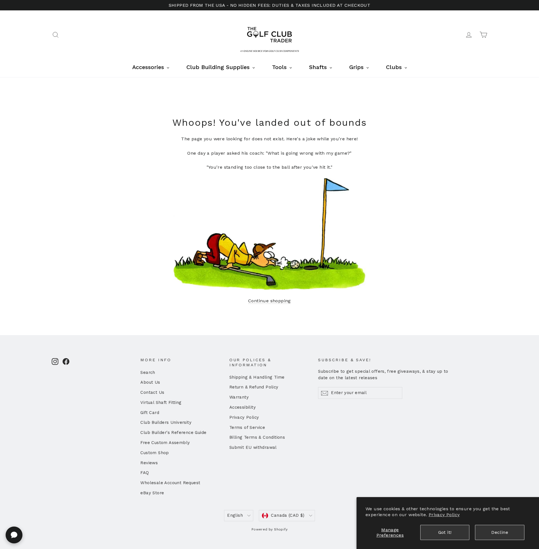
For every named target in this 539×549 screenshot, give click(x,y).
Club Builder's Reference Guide (173, 432)
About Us (150, 382)
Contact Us (152, 392)
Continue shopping (269, 300)
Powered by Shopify (269, 529)
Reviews (149, 462)
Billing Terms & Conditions (257, 437)
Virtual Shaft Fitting (160, 402)
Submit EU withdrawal (253, 447)
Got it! (445, 532)
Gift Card (149, 412)
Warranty (239, 397)
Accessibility (242, 407)
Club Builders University (165, 422)
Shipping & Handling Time (257, 377)
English (235, 515)
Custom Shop (154, 452)
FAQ (144, 472)
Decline (499, 532)
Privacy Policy (444, 514)
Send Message (150, 505)
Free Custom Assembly (165, 442)
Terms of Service (247, 427)
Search (147, 372)
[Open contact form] (14, 535)
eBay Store (152, 492)
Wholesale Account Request (170, 482)
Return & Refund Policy (253, 387)
